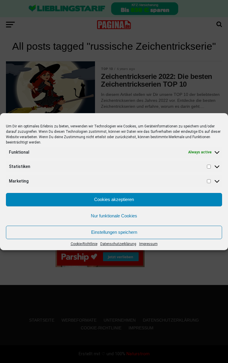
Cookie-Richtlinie (84, 244)
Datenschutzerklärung (118, 244)
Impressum (148, 244)
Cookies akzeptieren (114, 199)
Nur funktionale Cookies (114, 215)
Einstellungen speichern (114, 232)
